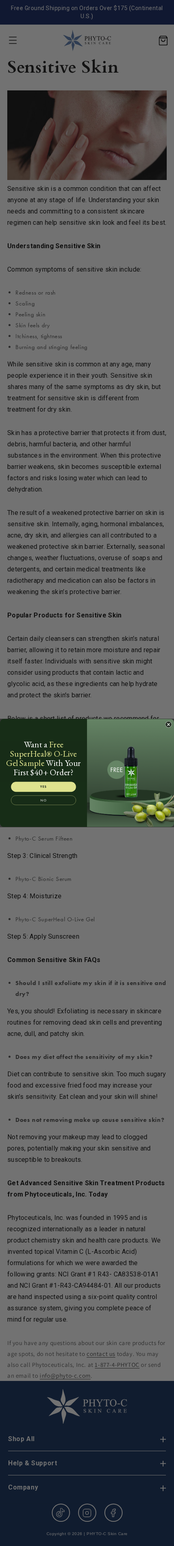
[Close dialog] (169, 725)
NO (43, 800)
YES (43, 787)
